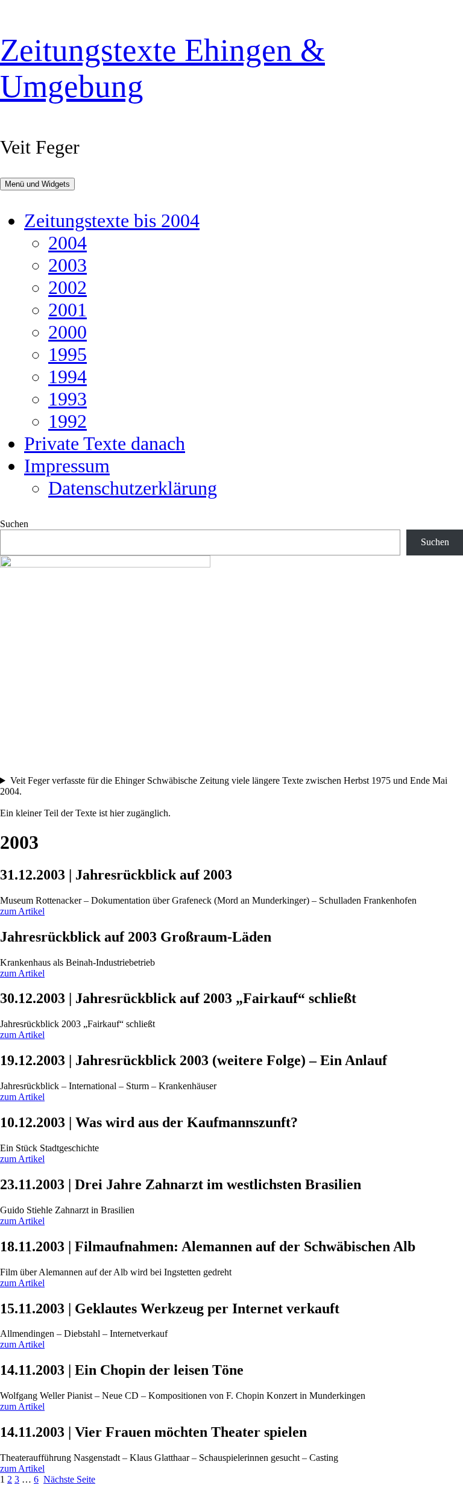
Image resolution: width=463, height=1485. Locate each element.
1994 (67, 376)
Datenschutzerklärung (132, 488)
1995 (67, 354)
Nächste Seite (69, 1479)
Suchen (14, 524)
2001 (67, 309)
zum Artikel (22, 911)
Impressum (67, 466)
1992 (67, 421)
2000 (67, 332)
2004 (67, 243)
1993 (67, 399)
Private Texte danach (104, 443)
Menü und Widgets (37, 184)
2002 (67, 287)
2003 (67, 265)
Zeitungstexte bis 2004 (112, 220)
